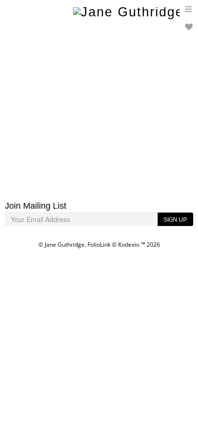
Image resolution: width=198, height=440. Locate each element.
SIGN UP (175, 219)
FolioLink (99, 244)
